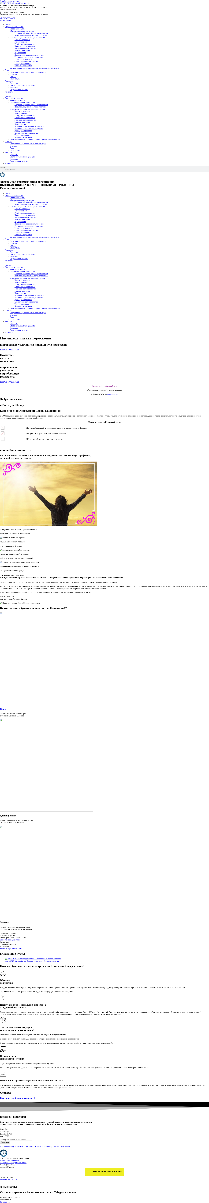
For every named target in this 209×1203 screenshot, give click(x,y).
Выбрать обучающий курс (11, 948)
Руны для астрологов (23, 59)
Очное (3, 709)
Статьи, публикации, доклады (22, 85)
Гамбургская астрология (24, 44)
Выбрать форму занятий (10, 940)
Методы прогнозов (22, 51)
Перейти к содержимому (10, 1)
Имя (2, 1129)
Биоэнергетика (21, 42)
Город (2, 1131)
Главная (8, 24)
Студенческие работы (19, 90)
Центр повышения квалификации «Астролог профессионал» (35, 68)
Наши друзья (15, 79)
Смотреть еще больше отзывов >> (18, 1098)
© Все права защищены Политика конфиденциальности (13, 1161)
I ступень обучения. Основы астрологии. (31, 33)
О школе (8, 70)
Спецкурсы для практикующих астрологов (27, 37)
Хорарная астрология (23, 66)
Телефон (3, 1134)
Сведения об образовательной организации (28, 72)
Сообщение (5, 1140)
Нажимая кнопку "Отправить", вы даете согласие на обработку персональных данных (35, 1146)
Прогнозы (14, 83)
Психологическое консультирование (29, 55)
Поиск (2, 167)
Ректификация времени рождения (29, 57)
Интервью (14, 87)
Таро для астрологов (23, 64)
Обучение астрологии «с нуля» (22, 31)
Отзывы (13, 77)
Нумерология (20, 53)
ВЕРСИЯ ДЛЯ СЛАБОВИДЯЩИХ (107, 1172)
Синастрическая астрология (26, 61)
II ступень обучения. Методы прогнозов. (31, 35)
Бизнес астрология (22, 40)
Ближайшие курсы (17, 29)
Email (2, 1136)
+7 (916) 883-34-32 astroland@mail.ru (7, 19)
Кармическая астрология (25, 46)
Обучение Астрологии (14, 27)
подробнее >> (113, 394)
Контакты (9, 92)
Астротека (9, 81)
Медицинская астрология (25, 48)
